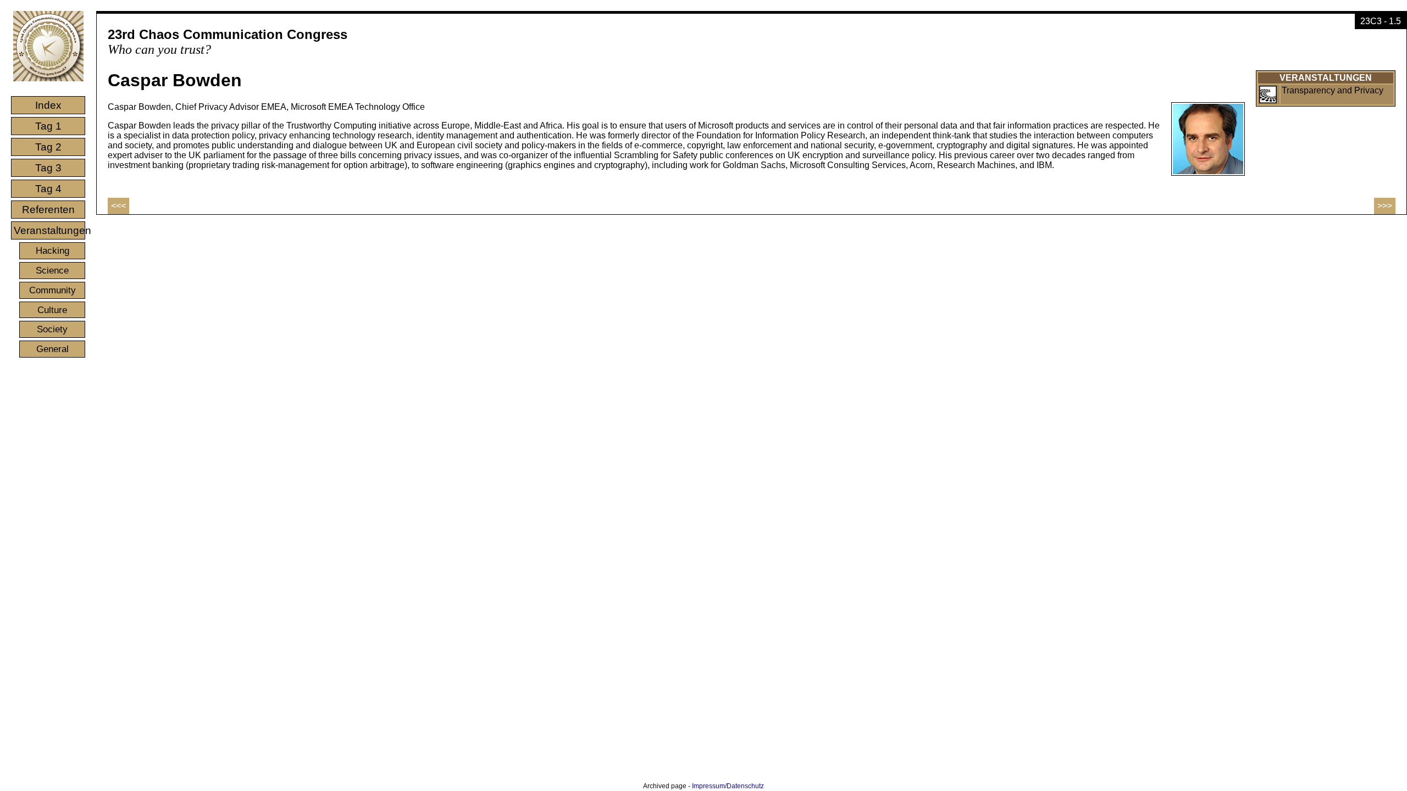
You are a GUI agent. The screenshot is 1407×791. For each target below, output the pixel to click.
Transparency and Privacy (1332, 90)
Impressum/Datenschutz (728, 786)
